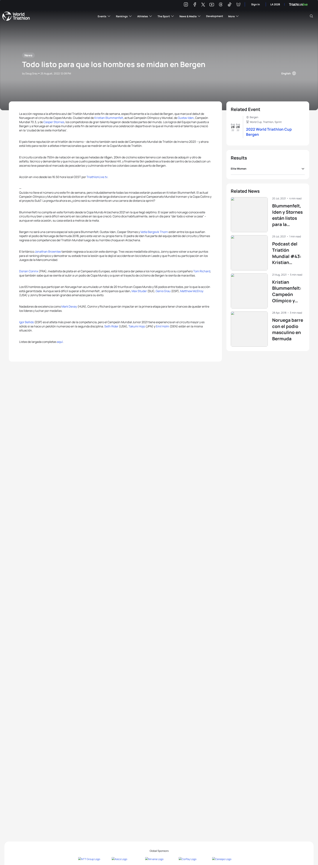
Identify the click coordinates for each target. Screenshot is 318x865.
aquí (60, 342)
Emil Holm (162, 326)
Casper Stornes (53, 122)
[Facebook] (194, 5)
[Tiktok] (229, 5)
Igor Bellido (26, 322)
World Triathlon (16, 16)
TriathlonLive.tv (96, 177)
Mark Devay (69, 306)
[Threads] (220, 5)
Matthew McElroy (191, 291)
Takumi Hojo (136, 326)
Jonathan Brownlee (48, 252)
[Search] (311, 16)
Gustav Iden (186, 118)
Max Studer (139, 291)
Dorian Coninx (28, 271)
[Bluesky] (238, 5)
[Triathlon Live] (298, 4)
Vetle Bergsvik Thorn (154, 232)
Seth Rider (111, 326)
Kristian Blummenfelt (108, 118)
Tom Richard (201, 271)
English (286, 73)
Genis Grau (163, 291)
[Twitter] (203, 5)
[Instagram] (186, 5)
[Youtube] (211, 4)
